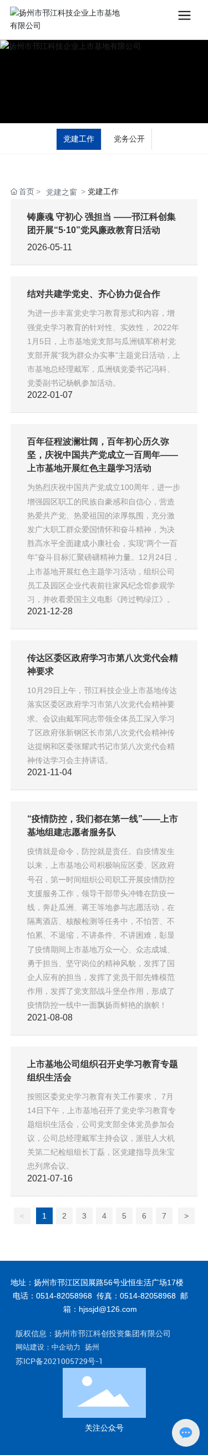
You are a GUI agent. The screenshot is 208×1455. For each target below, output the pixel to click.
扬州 (92, 1347)
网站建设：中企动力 (48, 1347)
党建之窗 (61, 192)
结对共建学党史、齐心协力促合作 (93, 294)
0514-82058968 (64, 1295)
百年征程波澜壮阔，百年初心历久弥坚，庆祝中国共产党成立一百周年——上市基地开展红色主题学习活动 (102, 455)
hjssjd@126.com (108, 1309)
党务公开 (129, 138)
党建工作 (78, 138)
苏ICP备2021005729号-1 (59, 1361)
